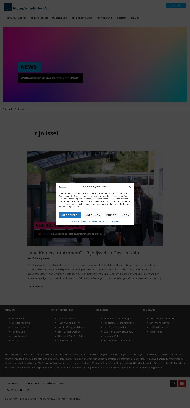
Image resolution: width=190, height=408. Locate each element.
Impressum (114, 222)
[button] (129, 186)
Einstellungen (117, 215)
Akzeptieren (70, 215)
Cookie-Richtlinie (78, 222)
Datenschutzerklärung (97, 222)
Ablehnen (93, 215)
